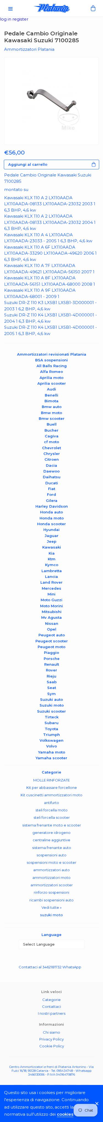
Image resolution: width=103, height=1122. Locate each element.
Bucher (51, 430)
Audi (51, 389)
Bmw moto (51, 412)
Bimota (51, 401)
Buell (52, 424)
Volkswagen (51, 740)
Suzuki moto (52, 705)
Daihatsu (51, 477)
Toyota (51, 729)
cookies (65, 1114)
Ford (51, 494)
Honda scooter (51, 524)
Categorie (51, 999)
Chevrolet (51, 448)
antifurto (51, 802)
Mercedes (51, 588)
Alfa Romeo (51, 371)
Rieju (51, 676)
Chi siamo (51, 1032)
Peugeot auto (51, 635)
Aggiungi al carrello (27, 164)
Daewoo (51, 471)
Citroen (51, 459)
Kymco (51, 565)
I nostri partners (51, 1013)
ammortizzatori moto (51, 877)
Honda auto (51, 512)
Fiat (51, 489)
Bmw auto (52, 406)
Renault (51, 664)
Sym (51, 693)
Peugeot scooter (51, 641)
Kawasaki (51, 547)
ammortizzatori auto (51, 870)
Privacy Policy (51, 1039)
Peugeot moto (51, 647)
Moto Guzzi (51, 600)
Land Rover (51, 582)
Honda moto (52, 518)
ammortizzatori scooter (51, 885)
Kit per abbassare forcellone (51, 787)
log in (6, 19)
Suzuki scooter (51, 711)
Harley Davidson (51, 506)
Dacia (51, 465)
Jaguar (52, 535)
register (20, 19)
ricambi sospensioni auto (51, 900)
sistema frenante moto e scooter (51, 825)
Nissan (51, 623)
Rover (51, 670)
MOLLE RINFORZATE (51, 780)
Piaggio (51, 652)
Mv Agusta (51, 617)
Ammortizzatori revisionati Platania (51, 354)
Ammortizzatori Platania (29, 49)
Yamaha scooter (51, 758)
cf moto (51, 442)
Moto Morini (51, 606)
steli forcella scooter (52, 817)
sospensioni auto (51, 855)
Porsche (52, 658)
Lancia (51, 576)
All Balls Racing (52, 366)
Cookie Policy (51, 1046)
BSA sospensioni (51, 360)
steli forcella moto (51, 810)
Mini (51, 594)
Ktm (51, 559)
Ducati (51, 483)
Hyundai (51, 529)
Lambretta (51, 571)
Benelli (51, 395)
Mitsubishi (52, 611)
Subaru (51, 723)
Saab (52, 682)
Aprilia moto (51, 377)
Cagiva (52, 436)
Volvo (51, 746)
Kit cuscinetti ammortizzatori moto (51, 795)
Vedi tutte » (51, 907)
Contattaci (51, 1006)
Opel (51, 629)
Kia (52, 553)
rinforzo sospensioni (51, 892)
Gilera (51, 500)
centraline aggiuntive (51, 840)
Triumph (51, 734)
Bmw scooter (52, 418)
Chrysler (51, 453)
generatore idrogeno (51, 832)
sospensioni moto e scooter (51, 862)
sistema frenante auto (51, 847)
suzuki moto (51, 915)
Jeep (51, 541)
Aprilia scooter (51, 383)
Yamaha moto (51, 752)
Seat (51, 687)
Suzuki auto (51, 699)
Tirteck (52, 717)
